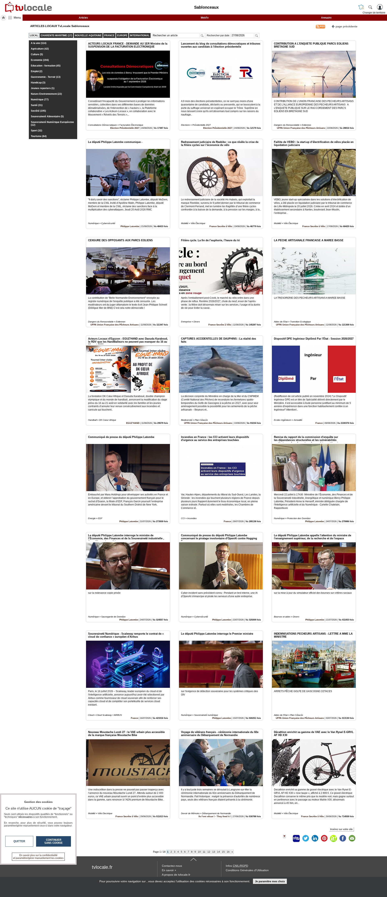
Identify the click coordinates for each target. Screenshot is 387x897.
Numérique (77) (40, 99)
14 (218, 851)
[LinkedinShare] (315, 838)
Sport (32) (36, 130)
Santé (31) (37, 105)
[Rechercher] (370, 7)
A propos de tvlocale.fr (176, 874)
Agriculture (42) (40, 48)
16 (228, 851)
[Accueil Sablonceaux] (3, 18)
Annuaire (326, 17)
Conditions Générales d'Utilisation (247, 870)
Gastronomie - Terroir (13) (45, 77)
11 (204, 851)
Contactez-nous (172, 865)
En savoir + (169, 870)
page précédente (346, 26)
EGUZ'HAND (132, 423)
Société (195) (38, 110)
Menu (17, 17)
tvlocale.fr (102, 867)
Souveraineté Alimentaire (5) (47, 116)
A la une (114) (38, 43)
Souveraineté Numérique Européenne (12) (52, 123)
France (319, 423)
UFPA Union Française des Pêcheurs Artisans (301, 128)
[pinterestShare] (324, 838)
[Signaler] (287, 838)
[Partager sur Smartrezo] (296, 838)
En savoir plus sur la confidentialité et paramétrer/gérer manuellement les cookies (38, 857)
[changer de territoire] (361, 7)
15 (223, 851)
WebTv (205, 17)
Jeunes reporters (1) (42, 88)
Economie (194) (40, 60)
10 (199, 851)
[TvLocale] (28, 7)
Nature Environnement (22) (46, 94)
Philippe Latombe (130, 226)
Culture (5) (37, 54)
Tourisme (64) (39, 136)
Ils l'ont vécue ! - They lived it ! (215, 816)
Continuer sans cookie (53, 841)
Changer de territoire (374, 12)
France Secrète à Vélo (220, 226)
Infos (237, 865)
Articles (83, 17)
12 (208, 851)
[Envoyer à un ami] (352, 838)
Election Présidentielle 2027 (124, 128)
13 (213, 851)
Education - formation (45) (45, 65)
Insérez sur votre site (341, 829)
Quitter (19, 841)
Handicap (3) (38, 82)
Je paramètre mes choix (270, 881)
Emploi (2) (36, 71)
